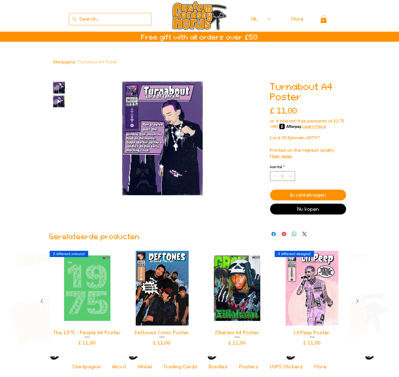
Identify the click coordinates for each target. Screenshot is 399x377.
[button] (323, 19)
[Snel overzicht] (162, 288)
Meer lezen (281, 156)
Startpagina (64, 61)
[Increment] (291, 176)
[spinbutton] (282, 176)
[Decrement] (274, 176)
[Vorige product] (42, 301)
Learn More (314, 126)
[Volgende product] (357, 301)
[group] (200, 301)
